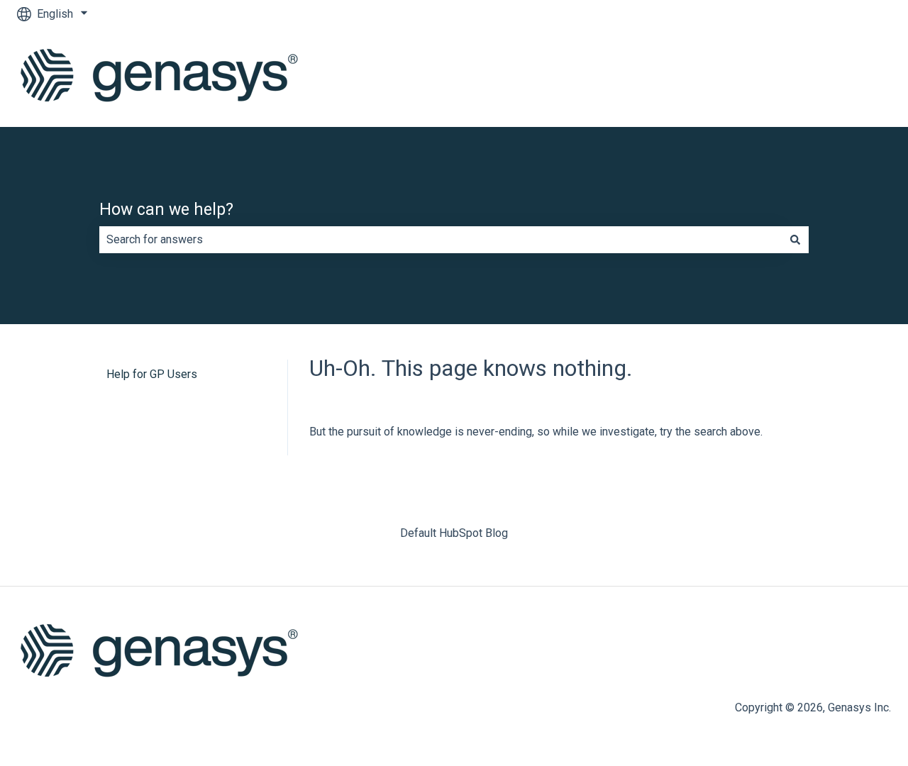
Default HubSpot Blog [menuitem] (454, 533)
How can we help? (166, 209)
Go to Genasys (840, 77)
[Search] (795, 239)
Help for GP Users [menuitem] (151, 374)
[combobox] (440, 239)
